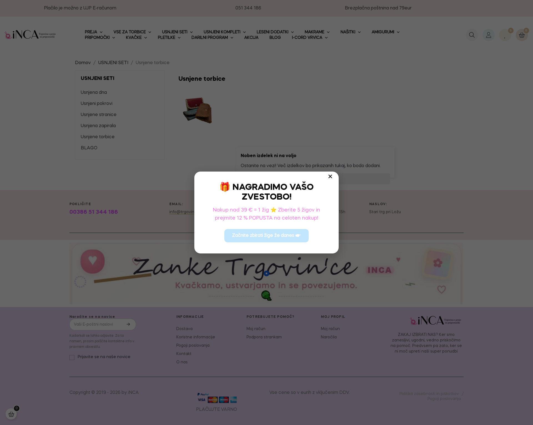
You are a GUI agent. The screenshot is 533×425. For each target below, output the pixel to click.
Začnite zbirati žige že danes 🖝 (266, 235)
